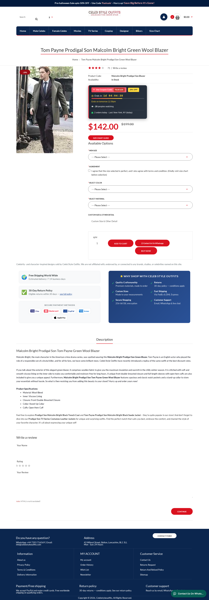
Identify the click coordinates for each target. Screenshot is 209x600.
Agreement (94, 166)
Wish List (84, 569)
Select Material (96, 199)
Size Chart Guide (101, 138)
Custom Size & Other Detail (101, 215)
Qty (95, 237)
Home (75, 59)
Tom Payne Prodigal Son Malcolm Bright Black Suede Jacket (112, 415)
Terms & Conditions (26, 569)
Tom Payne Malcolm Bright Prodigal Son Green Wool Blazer (109, 59)
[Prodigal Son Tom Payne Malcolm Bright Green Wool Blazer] (44, 109)
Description (104, 339)
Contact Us (145, 560)
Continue (181, 511)
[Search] (36, 19)
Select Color (95, 183)
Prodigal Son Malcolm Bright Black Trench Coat (57, 415)
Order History (86, 565)
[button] (183, 17)
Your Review (22, 472)
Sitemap (144, 574)
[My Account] (164, 17)
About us (21, 560)
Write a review (120, 68)
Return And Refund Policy (152, 569)
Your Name (22, 445)
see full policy (66, 294)
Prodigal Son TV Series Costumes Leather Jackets (51, 419)
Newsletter (85, 574)
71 (109, 68)
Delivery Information (27, 574)
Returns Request (148, 565)
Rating (20, 461)
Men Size (93, 150)
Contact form (165, 536)
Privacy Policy (23, 565)
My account (85, 560)
